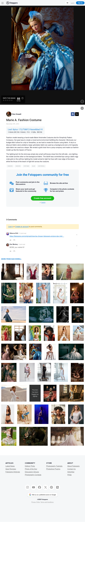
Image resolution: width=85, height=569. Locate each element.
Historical (41, 166)
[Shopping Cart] (67, 3)
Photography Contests (33, 475)
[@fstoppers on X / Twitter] (45, 487)
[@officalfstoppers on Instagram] (27, 487)
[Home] (12, 3)
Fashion (10, 166)
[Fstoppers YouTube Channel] (33, 487)
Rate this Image (9, 98)
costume (26, 166)
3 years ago (22, 244)
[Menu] (2, 3)
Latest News (10, 466)
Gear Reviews (10, 469)
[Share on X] (77, 114)
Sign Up (80, 3)
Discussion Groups (32, 472)
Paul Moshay (14, 244)
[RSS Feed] (57, 487)
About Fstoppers (73, 466)
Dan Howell (16, 114)
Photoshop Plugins (53, 469)
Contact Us (71, 469)
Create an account (22, 226)
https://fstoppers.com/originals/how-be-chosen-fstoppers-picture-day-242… (37, 236)
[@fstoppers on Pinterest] (51, 487)
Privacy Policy (35, 502)
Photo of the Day (31, 469)
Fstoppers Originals (12, 472)
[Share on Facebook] (73, 114)
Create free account (42, 198)
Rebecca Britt (14, 233)
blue (33, 166)
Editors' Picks (30, 466)
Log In (72, 3)
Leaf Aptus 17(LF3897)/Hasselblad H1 (25, 129)
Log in (43, 202)
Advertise (70, 472)
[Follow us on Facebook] (39, 487)
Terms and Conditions (47, 502)
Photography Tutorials (54, 466)
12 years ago (22, 233)
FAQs (69, 475)
